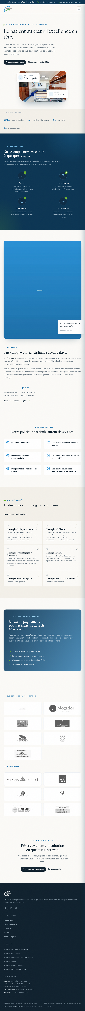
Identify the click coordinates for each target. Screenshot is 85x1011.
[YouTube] (16, 908)
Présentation (8, 921)
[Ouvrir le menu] (79, 8)
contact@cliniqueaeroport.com (70, 2)
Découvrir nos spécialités (38, 62)
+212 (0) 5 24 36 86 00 (47, 2)
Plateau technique (10, 925)
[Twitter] (11, 908)
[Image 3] (41, 99)
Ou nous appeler (55, 869)
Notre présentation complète (16, 401)
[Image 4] (43, 99)
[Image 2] (39, 99)
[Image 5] (45, 99)
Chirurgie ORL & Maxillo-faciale (15, 969)
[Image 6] (46, 99)
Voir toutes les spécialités (14, 514)
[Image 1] (38, 99)
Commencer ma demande (34, 869)
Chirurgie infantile (10, 961)
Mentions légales (10, 937)
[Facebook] (6, 908)
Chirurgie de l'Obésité (12, 953)
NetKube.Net (18, 1006)
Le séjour (7, 929)
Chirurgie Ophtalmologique (13, 965)
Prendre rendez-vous (16, 62)
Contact (6, 933)
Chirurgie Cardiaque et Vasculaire (16, 949)
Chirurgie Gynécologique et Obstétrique (18, 957)
